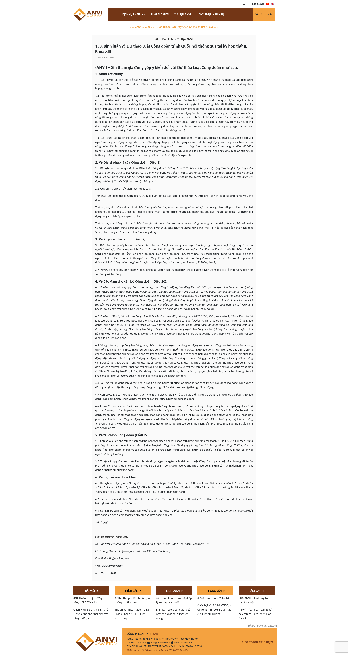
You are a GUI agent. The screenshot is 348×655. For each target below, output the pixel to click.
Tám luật (255, 591)
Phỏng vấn (215, 591)
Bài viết (90, 591)
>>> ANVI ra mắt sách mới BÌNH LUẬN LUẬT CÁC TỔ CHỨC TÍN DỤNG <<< (174, 27)
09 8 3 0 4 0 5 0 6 (137, 643)
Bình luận (168, 39)
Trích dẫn (132, 591)
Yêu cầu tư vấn (263, 14)
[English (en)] (272, 4)
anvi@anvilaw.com (160, 643)
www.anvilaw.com (183, 643)
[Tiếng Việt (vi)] (267, 4)
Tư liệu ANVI (185, 39)
